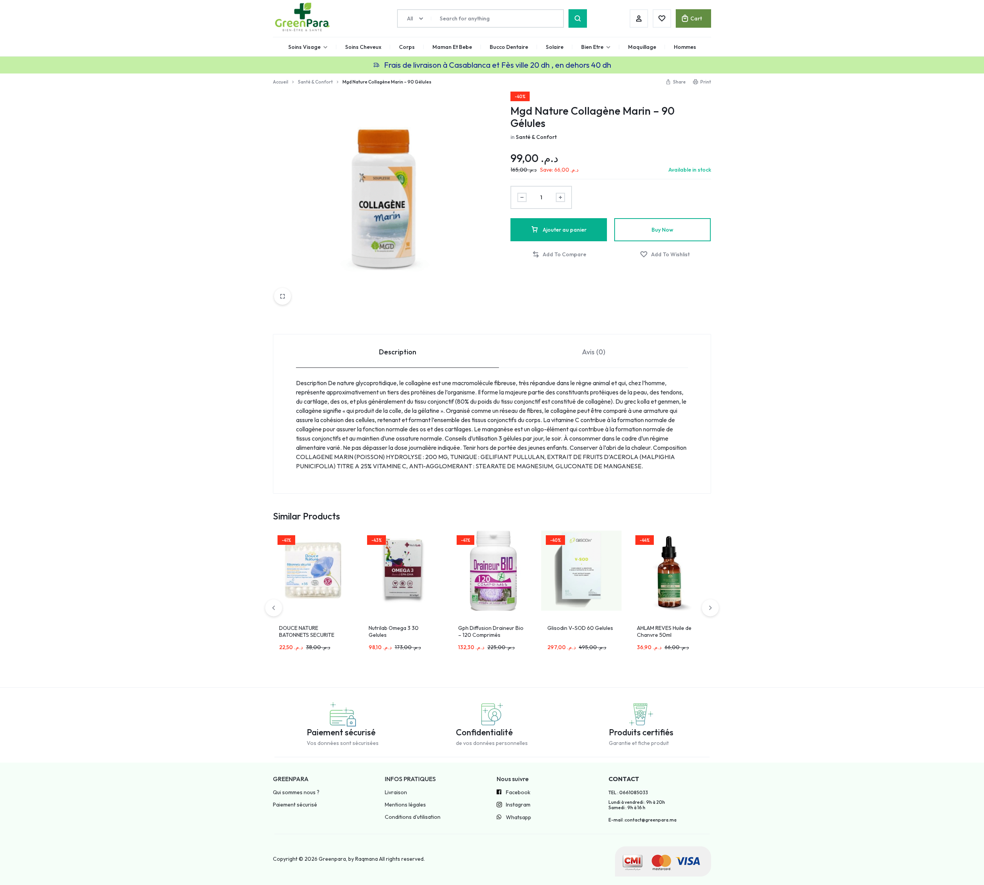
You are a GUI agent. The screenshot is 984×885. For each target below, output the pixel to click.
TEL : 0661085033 (628, 792)
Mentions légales (405, 805)
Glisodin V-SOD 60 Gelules (580, 628)
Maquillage (642, 46)
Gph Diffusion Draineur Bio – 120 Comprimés (491, 631)
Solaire (554, 46)
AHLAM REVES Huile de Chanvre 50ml (664, 631)
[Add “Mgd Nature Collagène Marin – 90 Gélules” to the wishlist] (665, 254)
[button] (559, 254)
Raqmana (366, 858)
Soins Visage (304, 46)
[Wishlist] (662, 18)
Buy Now (662, 229)
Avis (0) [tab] (593, 351)
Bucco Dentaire (509, 46)
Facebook (518, 792)
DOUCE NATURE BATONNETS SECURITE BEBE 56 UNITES (306, 635)
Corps (407, 46)
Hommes (685, 46)
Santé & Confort (315, 82)
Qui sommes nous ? (296, 792)
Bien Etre (592, 46)
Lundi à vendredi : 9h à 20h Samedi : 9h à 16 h (636, 805)
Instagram (518, 805)
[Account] (639, 18)
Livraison (396, 792)
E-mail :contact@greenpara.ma (642, 820)
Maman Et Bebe (452, 46)
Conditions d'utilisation (412, 817)
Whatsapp (518, 817)
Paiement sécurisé (295, 805)
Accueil (280, 82)
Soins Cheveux (363, 46)
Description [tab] (397, 351)
